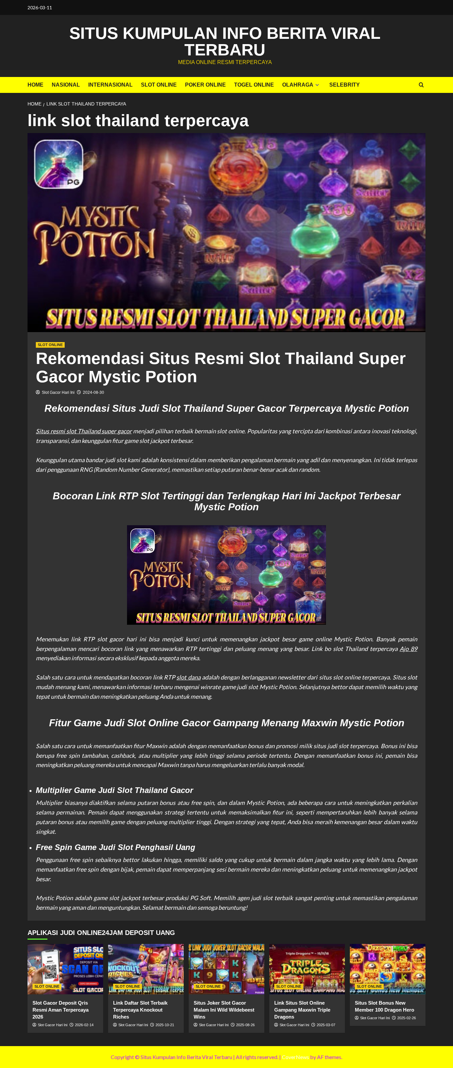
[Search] (421, 85)
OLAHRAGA (297, 85)
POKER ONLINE (205, 85)
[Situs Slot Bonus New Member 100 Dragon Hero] (387, 969)
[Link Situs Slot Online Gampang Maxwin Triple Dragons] (307, 969)
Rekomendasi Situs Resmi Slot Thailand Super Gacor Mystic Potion (221, 367)
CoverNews (295, 1057)
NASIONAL (66, 85)
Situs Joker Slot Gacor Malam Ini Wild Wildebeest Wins (224, 1010)
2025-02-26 (406, 1018)
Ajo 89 (408, 648)
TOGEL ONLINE (254, 85)
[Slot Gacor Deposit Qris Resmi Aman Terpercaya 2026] (65, 969)
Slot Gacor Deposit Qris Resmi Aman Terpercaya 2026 (60, 1010)
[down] (317, 85)
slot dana (188, 677)
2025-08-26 (245, 1025)
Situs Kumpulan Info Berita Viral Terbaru (225, 41)
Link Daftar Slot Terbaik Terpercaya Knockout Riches (140, 1010)
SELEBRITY (344, 85)
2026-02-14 (84, 1025)
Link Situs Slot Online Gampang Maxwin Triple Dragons (302, 1010)
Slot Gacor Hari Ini (58, 392)
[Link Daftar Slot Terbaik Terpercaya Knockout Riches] (146, 969)
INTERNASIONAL (110, 85)
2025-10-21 (165, 1025)
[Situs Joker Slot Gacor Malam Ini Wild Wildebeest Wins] (226, 969)
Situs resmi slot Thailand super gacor (84, 431)
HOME (35, 85)
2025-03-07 (326, 1025)
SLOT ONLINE (159, 85)
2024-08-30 (93, 392)
